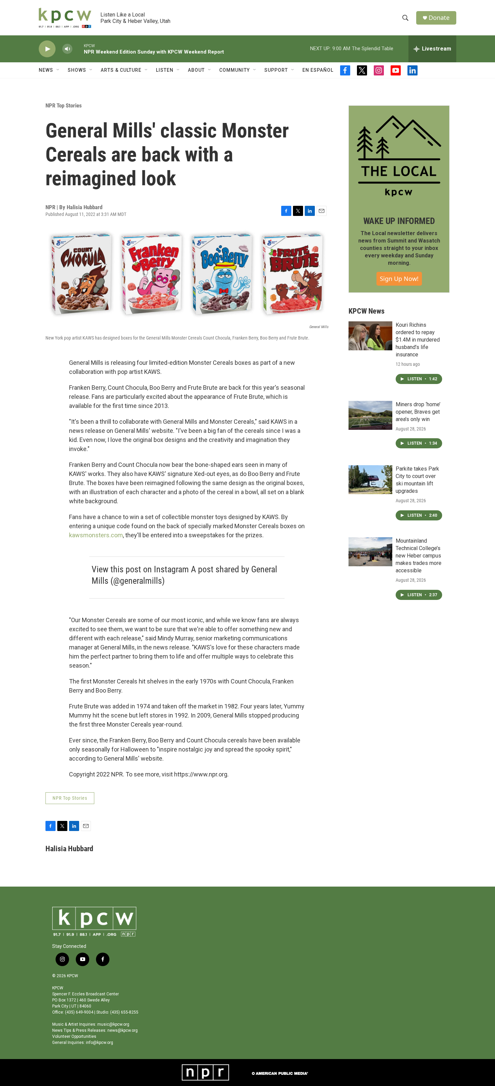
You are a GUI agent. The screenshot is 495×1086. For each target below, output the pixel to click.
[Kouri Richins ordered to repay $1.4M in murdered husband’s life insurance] (370, 335)
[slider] (78, 48)
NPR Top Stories (63, 105)
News (46, 70)
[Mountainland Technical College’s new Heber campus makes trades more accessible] (370, 551)
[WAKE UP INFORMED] (399, 156)
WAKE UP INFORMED (399, 221)
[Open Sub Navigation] (58, 70)
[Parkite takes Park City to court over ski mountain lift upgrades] (370, 479)
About (196, 70)
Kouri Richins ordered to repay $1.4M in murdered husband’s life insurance (418, 340)
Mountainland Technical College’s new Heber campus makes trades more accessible (418, 556)
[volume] (67, 49)
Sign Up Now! (399, 279)
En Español (317, 70)
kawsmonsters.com (96, 535)
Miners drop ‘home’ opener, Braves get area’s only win (418, 411)
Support (276, 70)
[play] (47, 49)
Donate (439, 17)
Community (234, 70)
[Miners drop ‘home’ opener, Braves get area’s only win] (370, 415)
